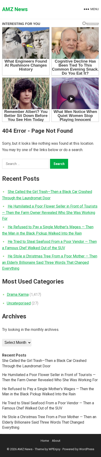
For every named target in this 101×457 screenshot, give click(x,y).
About (56, 440)
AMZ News (15, 9)
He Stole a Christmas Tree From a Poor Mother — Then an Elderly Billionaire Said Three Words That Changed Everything (49, 262)
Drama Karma (18, 294)
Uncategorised (19, 303)
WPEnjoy (54, 449)
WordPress (86, 449)
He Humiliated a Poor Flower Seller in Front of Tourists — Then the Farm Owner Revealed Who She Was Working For (49, 212)
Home (45, 440)
